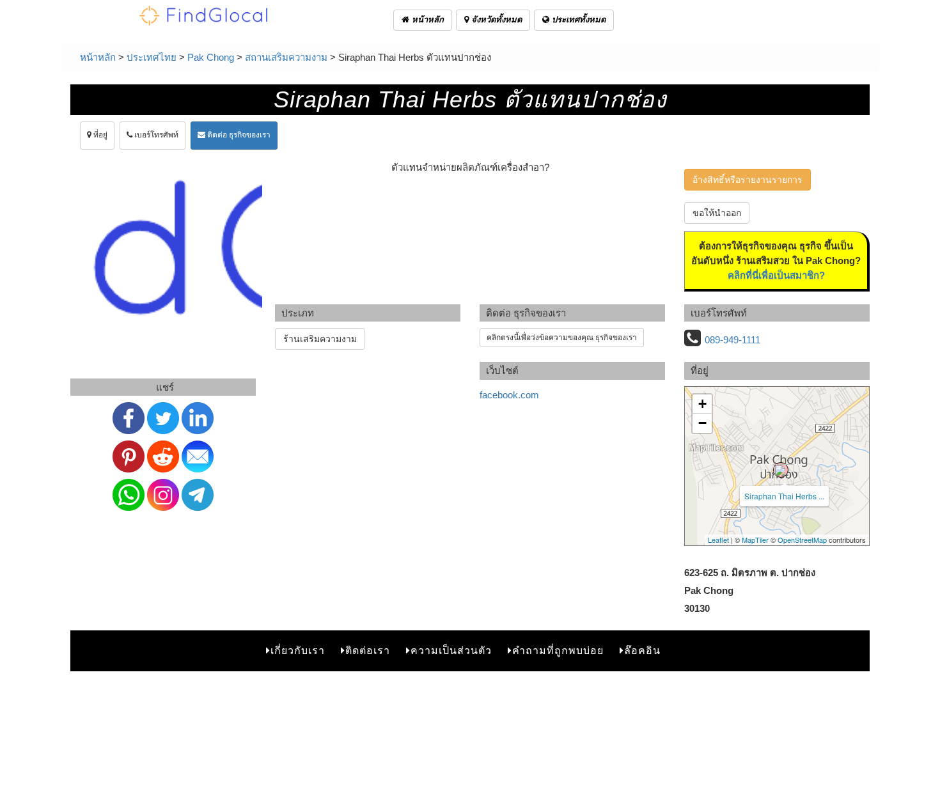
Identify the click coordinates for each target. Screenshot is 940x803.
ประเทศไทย (151, 57)
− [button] (702, 423)
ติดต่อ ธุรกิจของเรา (237, 134)
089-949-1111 (732, 339)
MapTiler (755, 539)
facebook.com (509, 394)
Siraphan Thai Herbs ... (784, 495)
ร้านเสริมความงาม (320, 339)
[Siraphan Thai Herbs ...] (780, 470)
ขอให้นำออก (717, 213)
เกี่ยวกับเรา (297, 650)
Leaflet (718, 539)
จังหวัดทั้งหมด (495, 19)
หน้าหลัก (426, 19)
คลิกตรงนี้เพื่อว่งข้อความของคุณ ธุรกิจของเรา (562, 337)
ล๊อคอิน (642, 650)
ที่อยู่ (99, 134)
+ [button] (702, 404)
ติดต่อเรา (367, 650)
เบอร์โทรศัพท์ (155, 134)
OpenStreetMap (802, 539)
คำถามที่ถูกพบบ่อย (558, 650)
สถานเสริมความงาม (286, 57)
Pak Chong (210, 57)
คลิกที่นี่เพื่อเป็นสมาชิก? (776, 275)
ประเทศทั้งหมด (577, 19)
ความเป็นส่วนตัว (451, 650)
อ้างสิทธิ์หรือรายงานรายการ (748, 180)
